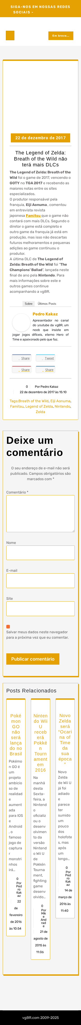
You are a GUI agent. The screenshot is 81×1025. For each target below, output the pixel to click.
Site (9, 598)
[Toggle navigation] (10, 35)
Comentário (17, 492)
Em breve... (60, 35)
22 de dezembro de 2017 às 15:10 (43, 392)
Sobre (28, 303)
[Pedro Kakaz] (21, 322)
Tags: (14, 401)
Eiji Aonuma (60, 401)
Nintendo (62, 406)
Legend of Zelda (39, 406)
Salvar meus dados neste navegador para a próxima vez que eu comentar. (37, 635)
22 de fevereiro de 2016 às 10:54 (15, 915)
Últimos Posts (47, 303)
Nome (11, 543)
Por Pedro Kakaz (46, 387)
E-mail (11, 570)
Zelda (40, 412)
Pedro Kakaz (45, 314)
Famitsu (33, 215)
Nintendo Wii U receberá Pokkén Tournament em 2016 (41, 742)
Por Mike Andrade (43, 918)
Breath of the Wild (33, 401)
